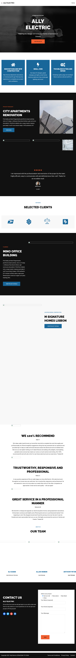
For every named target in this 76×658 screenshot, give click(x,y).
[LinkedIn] (15, 613)
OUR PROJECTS (38, 41)
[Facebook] (4, 613)
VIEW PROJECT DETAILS (11, 283)
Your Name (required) (47, 600)
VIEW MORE (8, 130)
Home (73, 3)
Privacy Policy (65, 655)
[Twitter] (8, 613)
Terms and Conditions (54, 655)
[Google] (11, 613)
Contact (72, 655)
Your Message (45, 613)
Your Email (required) (47, 606)
